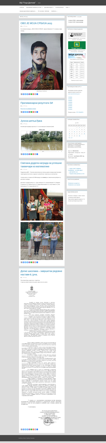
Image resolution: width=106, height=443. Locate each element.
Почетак (22, 7)
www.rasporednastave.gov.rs (74, 93)
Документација (48, 7)
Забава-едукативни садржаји (27, 11)
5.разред (70, 104)
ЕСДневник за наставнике (74, 184)
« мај (69, 137)
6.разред (70, 105)
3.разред (70, 100)
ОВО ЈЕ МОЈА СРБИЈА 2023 (36, 23)
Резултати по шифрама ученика (28, 108)
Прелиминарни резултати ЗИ (37, 102)
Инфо (67, 7)
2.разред (70, 98)
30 (79, 135)
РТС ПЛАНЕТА (79, 112)
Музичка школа (60, 7)
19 (69, 133)
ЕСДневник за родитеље (74, 183)
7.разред (70, 107)
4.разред (70, 102)
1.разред (70, 97)
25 (84, 133)
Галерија (53, 11)
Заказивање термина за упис (33, 7)
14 (74, 131)
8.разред (70, 109)
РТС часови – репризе (43, 11)
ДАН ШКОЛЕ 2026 (74, 172)
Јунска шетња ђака (31, 120)
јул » (72, 137)
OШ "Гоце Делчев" (27, 3)
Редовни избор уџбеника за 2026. (77, 173)
